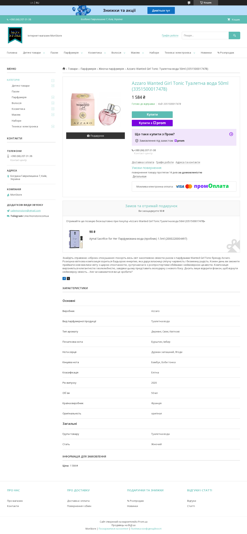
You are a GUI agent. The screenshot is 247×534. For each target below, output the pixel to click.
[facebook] (64, 279)
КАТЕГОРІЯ (13, 80)
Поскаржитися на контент (113, 528)
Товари (73, 68)
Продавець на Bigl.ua (123, 525)
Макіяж (135, 52)
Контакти (13, 506)
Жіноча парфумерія (111, 68)
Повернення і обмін (79, 506)
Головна (12, 52)
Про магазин (15, 500)
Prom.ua (142, 521)
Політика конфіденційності (146, 528)
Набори (154, 52)
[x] (68, 279)
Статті (191, 506)
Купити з (145, 123)
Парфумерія (71, 52)
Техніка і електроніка (178, 52)
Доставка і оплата (78, 500)
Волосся (116, 52)
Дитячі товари (32, 52)
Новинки (206, 52)
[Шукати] (234, 35)
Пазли (54, 52)
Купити (152, 114)
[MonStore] (15, 42)
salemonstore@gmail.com (25, 210)
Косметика (95, 52)
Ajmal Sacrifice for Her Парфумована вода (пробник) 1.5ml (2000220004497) (138, 238)
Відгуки (191, 500)
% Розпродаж (225, 52)
